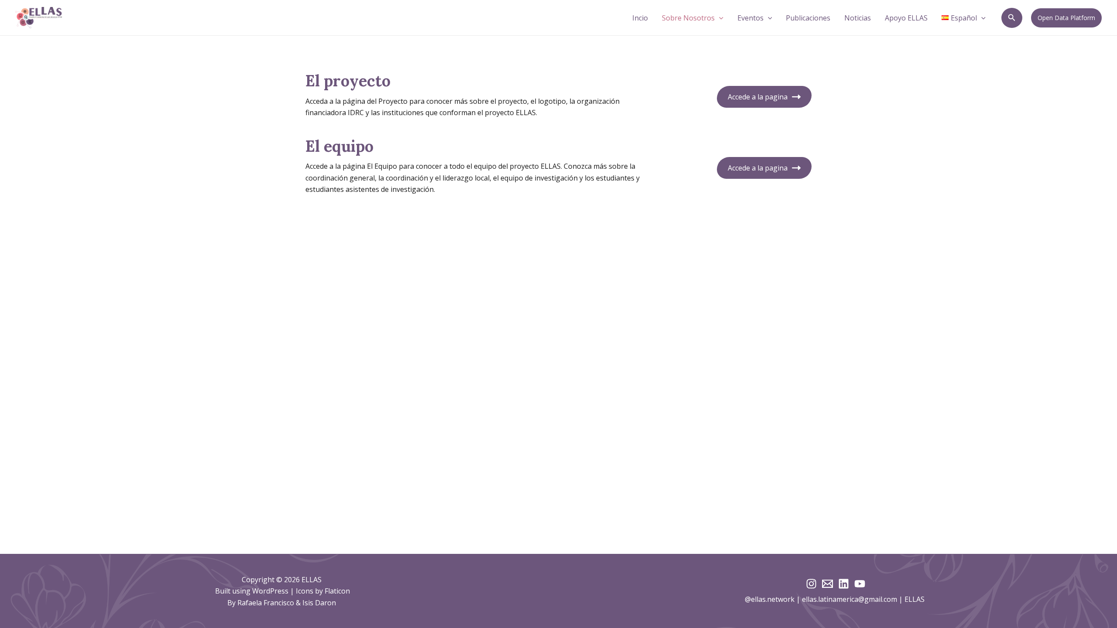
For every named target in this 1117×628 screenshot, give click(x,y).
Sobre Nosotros (688, 18)
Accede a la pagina (758, 97)
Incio (640, 18)
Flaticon (337, 591)
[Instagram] (811, 583)
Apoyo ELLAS (906, 18)
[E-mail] (827, 583)
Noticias (857, 18)
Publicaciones (808, 18)
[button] (719, 17)
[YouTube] (859, 583)
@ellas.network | (773, 599)
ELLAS (915, 599)
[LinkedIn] (843, 583)
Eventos (750, 18)
